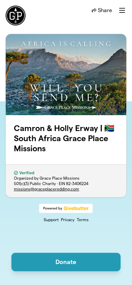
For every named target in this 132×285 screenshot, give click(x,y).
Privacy (67, 219)
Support (51, 219)
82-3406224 (77, 183)
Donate (66, 262)
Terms (83, 219)
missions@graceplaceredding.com (46, 189)
